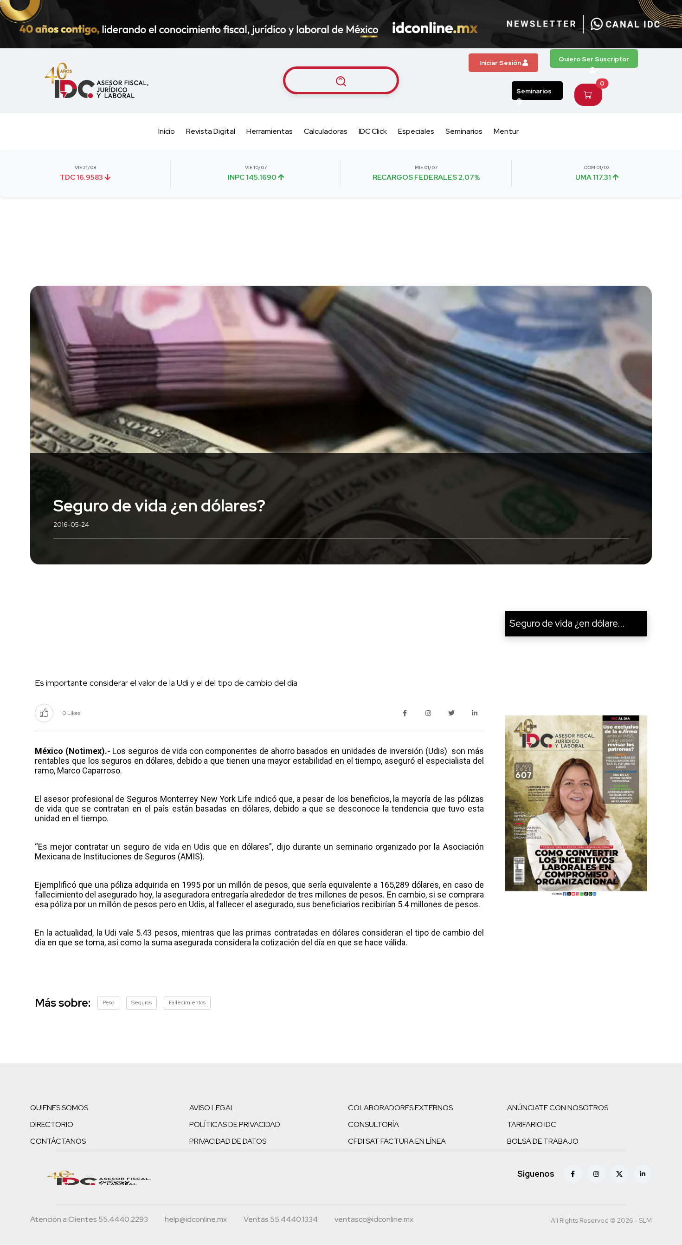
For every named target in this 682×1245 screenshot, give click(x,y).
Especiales (416, 131)
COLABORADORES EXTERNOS (400, 1108)
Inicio (166, 131)
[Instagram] (596, 1174)
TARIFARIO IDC (531, 1124)
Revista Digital (210, 131)
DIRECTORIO (51, 1124)
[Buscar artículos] (341, 80)
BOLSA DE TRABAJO (543, 1141)
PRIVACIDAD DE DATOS (227, 1141)
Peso (108, 1002)
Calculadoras (325, 131)
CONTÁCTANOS (58, 1141)
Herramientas (269, 131)
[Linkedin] (642, 1174)
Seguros (141, 1002)
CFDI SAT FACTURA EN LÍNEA (397, 1141)
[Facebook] (573, 1174)
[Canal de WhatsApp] (625, 24)
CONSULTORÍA (373, 1124)
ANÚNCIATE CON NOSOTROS (557, 1108)
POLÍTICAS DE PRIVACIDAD (234, 1124)
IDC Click (373, 131)
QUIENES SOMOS (59, 1108)
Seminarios (534, 91)
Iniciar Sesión (500, 63)
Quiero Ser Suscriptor (594, 59)
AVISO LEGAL (212, 1108)
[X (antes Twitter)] (619, 1174)
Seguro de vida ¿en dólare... (566, 623)
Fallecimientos (187, 1002)
